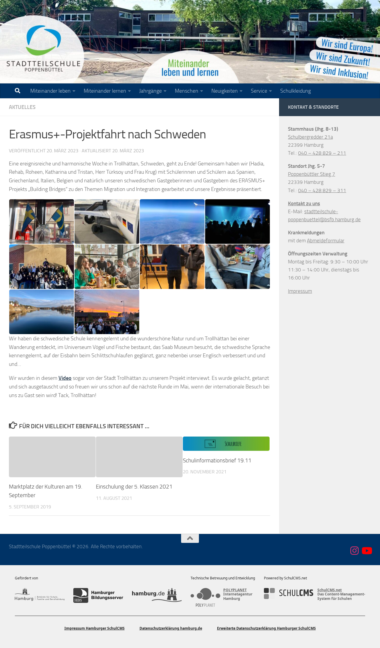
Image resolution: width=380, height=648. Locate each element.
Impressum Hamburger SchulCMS (94, 628)
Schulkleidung (295, 91)
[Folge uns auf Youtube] (366, 550)
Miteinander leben (50, 91)
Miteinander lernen (105, 91)
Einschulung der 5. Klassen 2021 (134, 486)
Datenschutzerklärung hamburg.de (171, 628)
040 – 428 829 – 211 (322, 153)
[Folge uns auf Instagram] (354, 550)
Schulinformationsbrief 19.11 (217, 460)
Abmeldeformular (325, 241)
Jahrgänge (150, 91)
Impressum (300, 291)
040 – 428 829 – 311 (322, 190)
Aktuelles (22, 107)
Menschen (186, 91)
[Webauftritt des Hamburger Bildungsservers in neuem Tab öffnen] (98, 595)
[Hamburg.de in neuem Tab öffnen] (157, 595)
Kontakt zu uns (304, 203)
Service (259, 91)
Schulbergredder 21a (310, 137)
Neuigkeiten (224, 91)
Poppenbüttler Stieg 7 (311, 174)
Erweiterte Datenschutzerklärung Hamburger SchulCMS (266, 628)
